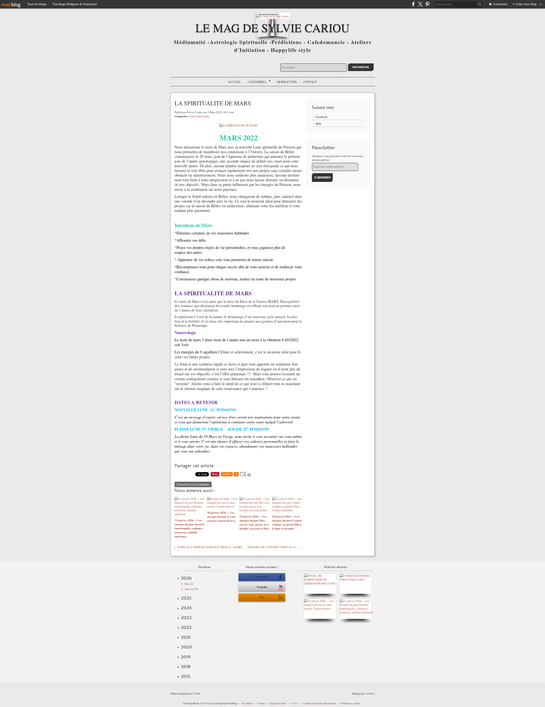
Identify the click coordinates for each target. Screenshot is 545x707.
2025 (186, 598)
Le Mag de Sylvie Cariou (272, 27)
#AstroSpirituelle (199, 116)
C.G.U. (295, 703)
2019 (186, 656)
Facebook (321, 117)
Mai (187, 584)
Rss (262, 597)
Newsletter (287, 82)
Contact (310, 82)
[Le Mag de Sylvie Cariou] (272, 16)
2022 (186, 627)
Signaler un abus (278, 703)
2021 (186, 637)
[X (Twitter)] (420, 4)
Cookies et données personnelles (319, 703)
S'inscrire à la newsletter (193, 484)
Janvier (189, 589)
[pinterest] (427, 4)
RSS (318, 124)
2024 (186, 607)
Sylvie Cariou (207, 703)
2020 (186, 647)
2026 (186, 578)
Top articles (247, 703)
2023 (186, 617)
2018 (186, 666)
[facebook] (413, 4)
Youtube (262, 587)
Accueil (234, 82)
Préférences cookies (351, 703)
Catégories (255, 82)
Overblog (370, 693)
